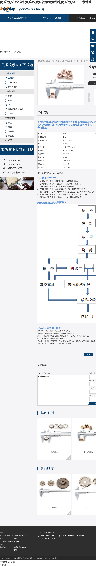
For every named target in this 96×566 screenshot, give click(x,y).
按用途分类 (78, 61)
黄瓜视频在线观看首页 (45, 61)
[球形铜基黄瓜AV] (60, 105)
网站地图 (55, 558)
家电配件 (87, 61)
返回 (88, 354)
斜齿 (88, 508)
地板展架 (12, 562)
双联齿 (54, 508)
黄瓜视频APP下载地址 (64, 61)
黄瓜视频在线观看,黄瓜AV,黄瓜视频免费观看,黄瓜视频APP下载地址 (46, 2)
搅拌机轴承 (88, 452)
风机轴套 (17, 52)
